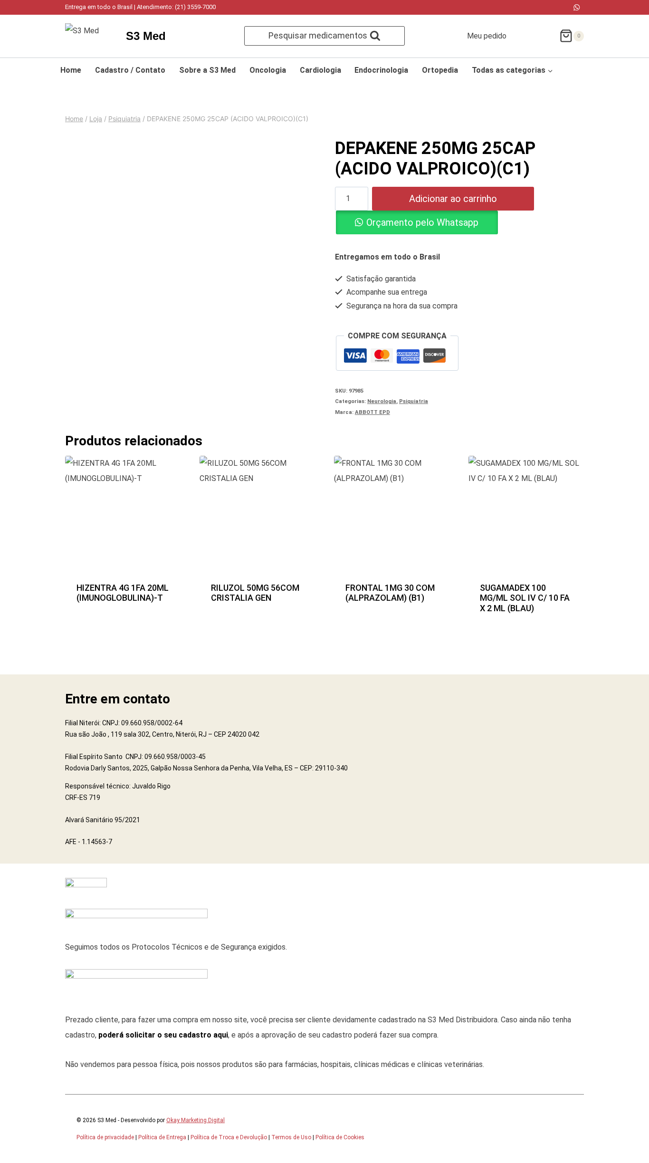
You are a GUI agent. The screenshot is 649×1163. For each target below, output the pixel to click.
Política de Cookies (339, 1137)
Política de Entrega (162, 1137)
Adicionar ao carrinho (453, 198)
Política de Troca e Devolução (229, 1137)
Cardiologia (320, 70)
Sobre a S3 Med (207, 70)
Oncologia (267, 70)
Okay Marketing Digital (195, 1120)
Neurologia (381, 401)
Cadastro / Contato (130, 70)
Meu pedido (486, 35)
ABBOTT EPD (372, 412)
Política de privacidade (105, 1137)
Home (70, 70)
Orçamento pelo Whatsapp (422, 222)
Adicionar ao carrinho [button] (123, 582)
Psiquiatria (413, 401)
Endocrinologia (381, 70)
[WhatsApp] (576, 7)
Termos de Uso (291, 1137)
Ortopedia (440, 70)
